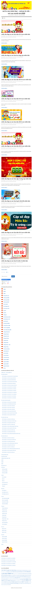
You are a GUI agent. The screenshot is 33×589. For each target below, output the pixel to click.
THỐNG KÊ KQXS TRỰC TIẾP (5, 458)
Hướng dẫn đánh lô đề (4, 454)
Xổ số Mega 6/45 (6, 306)
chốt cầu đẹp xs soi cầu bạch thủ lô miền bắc (9, 383)
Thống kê (5, 314)
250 (6, 272)
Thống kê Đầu (6, 340)
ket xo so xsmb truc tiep (18, 575)
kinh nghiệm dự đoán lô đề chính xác (26, 575)
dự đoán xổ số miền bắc (21, 573)
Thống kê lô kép (6, 338)
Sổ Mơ (2, 544)
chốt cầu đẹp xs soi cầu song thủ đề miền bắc (9, 411)
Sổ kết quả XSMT (4, 469)
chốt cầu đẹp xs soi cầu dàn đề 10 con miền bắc (16, 79)
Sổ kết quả (3, 467)
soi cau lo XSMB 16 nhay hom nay (10, 580)
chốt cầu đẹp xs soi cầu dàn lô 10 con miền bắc (9, 394)
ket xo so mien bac (28, 573)
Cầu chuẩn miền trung (4, 417)
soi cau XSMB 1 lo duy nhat (23, 582)
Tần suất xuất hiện (5, 522)
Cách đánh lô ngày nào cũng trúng (8, 570)
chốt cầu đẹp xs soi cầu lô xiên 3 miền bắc (8, 407)
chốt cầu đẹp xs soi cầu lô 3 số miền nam (8, 446)
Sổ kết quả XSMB (6, 297)
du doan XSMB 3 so (8, 573)
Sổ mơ (5, 368)
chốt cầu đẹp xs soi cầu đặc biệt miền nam (8, 441)
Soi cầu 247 (2, 583)
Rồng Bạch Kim (17, 577)
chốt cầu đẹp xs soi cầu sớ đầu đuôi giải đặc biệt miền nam (11, 448)
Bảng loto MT (4, 528)
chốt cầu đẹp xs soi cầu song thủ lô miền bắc (9, 414)
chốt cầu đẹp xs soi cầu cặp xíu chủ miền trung (9, 420)
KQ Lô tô (2, 526)
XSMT (5, 293)
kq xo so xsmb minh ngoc (17, 576)
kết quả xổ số (28, 576)
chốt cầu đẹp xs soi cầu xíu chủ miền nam (8, 452)
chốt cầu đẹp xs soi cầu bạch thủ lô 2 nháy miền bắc (10, 376)
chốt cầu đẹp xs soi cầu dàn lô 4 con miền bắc (15, 34)
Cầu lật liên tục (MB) (7, 325)
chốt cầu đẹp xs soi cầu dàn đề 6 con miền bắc (15, 122)
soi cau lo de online (18, 579)
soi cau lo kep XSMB (24, 579)
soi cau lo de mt (14, 579)
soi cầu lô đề (25, 583)
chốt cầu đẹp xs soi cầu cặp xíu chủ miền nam (9, 439)
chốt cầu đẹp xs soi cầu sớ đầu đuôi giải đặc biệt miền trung (11, 433)
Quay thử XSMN (6, 361)
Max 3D (5, 310)
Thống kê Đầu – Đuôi (7, 344)
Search (13, 276)
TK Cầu (2, 496)
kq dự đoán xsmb (3, 576)
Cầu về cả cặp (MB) (7, 327)
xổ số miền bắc (9, 584)
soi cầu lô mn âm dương (14, 583)
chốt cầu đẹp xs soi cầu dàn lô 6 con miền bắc (15, 232)
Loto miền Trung (6, 357)
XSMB (5, 289)
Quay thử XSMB (6, 359)
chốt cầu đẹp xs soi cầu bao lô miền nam (8, 437)
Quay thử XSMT (6, 363)
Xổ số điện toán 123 (7, 319)
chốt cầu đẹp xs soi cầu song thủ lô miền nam (9, 450)
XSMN (5, 291)
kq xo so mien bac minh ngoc (10, 576)
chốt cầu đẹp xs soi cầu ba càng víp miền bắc (15, 55)
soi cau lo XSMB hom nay (26, 580)
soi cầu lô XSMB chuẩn (21, 583)
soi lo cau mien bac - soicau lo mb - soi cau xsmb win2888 (15, 81)
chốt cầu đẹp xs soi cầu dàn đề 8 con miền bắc (9, 390)
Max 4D (5, 312)
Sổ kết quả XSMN (6, 299)
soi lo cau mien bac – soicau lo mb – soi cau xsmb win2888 (17, 12)
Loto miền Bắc (6, 353)
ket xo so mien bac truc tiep (5, 575)
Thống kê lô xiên (6, 336)
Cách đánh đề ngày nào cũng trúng (20, 570)
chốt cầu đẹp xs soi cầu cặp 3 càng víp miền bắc (16, 179)
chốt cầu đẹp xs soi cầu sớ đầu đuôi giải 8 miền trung (10, 426)
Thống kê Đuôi (6, 342)
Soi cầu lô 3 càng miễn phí (7, 583)
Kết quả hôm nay (6, 295)
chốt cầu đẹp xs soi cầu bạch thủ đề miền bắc (15, 201)
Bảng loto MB (4, 532)
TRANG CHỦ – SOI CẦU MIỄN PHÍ (6, 372)
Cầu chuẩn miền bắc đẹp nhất (12, 58)
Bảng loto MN (4, 530)
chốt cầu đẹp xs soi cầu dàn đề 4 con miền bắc (15, 146)
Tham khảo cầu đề (4, 456)
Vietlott (2, 475)
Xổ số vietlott (6, 304)
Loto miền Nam (6, 355)
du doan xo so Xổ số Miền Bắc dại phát (13, 571)
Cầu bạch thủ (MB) (6, 323)
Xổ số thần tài (6, 321)
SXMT (2, 463)
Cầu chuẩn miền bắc (5, 58)
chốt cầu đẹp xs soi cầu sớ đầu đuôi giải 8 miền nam (10, 443)
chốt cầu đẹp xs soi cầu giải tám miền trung (8, 422)
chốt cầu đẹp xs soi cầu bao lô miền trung (8, 419)
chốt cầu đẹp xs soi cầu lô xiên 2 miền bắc (8, 405)
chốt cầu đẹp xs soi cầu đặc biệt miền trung (8, 431)
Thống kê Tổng (6, 346)
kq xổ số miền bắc (24, 576)
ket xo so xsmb (12, 575)
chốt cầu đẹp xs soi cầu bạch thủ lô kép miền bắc (9, 381)
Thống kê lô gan (4, 509)
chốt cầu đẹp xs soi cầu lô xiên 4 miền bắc (14, 261)
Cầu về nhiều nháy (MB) (7, 329)
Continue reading (4, 88)
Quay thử (2, 534)
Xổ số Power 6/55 (6, 308)
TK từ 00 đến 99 (6, 351)
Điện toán (2, 488)
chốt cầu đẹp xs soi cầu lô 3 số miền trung (8, 424)
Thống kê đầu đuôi (7, 331)
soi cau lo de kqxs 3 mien (10, 579)
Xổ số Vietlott (4, 477)
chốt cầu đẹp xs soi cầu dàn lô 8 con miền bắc (15, 99)
